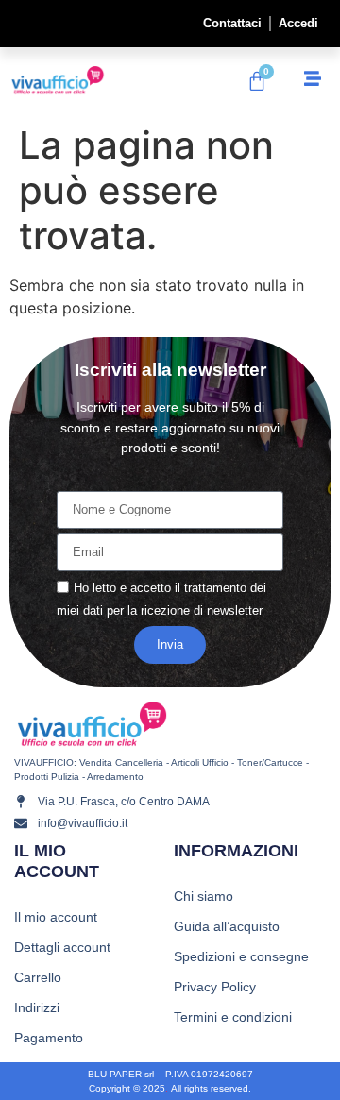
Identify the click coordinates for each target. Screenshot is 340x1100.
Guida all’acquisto (227, 926)
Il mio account (55, 916)
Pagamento (48, 1037)
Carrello (37, 977)
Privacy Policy (215, 986)
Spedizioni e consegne (241, 956)
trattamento (215, 589)
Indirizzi (37, 1007)
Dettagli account (62, 947)
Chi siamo (203, 896)
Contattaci (232, 23)
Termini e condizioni (233, 1016)
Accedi (298, 23)
